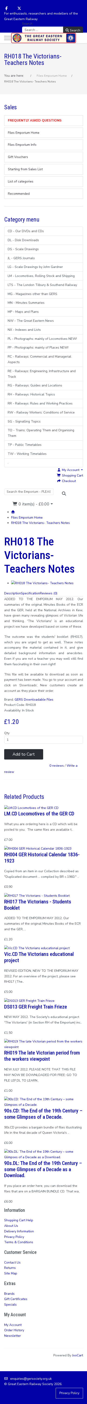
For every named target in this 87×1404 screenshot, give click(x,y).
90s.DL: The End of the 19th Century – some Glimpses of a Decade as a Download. (43, 1169)
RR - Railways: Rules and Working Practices (40, 403)
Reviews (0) (48, 593)
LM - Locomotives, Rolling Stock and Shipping (41, 276)
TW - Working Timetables (27, 454)
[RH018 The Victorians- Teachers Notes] (42, 583)
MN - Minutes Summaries (26, 303)
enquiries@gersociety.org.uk (31, 1379)
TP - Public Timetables (25, 445)
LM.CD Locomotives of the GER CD (39, 814)
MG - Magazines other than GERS (32, 294)
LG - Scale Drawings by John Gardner (35, 267)
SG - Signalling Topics (24, 421)
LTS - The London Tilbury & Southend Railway (42, 285)
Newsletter (12, 1336)
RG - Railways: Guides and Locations (35, 385)
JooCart (77, 1355)
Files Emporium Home (27, 517)
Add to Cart (24, 754)
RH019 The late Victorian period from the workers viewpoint (42, 1056)
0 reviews (56, 765)
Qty (7, 733)
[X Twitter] (19, 8)
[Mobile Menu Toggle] (7, 38)
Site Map (10, 1273)
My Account (13, 1325)
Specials (10, 1304)
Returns (10, 1268)
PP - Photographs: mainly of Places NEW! (38, 347)
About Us (11, 1226)
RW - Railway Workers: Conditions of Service (41, 412)
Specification (30, 593)
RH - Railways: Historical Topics (31, 394)
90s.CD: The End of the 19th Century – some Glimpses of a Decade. (43, 1114)
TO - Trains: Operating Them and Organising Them (41, 433)
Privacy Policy (14, 1237)
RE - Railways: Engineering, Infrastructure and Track (42, 374)
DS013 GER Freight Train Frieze (35, 1007)
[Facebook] (6, 8)
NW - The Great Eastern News (31, 321)
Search (27, 23)
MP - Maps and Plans (23, 312)
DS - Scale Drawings (23, 249)
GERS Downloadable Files (34, 699)
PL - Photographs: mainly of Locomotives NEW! (42, 339)
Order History (14, 1330)
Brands (9, 1294)
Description (12, 593)
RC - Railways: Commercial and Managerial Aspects (39, 359)
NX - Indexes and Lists (24, 330)
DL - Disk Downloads (23, 240)
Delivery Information (19, 1231)
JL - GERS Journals (21, 258)
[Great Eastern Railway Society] (43, 38)
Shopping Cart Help (18, 1220)
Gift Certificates (15, 1299)
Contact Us (12, 1262)
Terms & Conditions (18, 1242)
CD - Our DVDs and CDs (26, 231)
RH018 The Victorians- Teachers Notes (40, 523)
